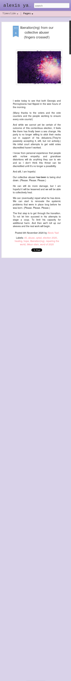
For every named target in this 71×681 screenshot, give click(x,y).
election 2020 (50, 237)
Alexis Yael (53, 232)
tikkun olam (33, 244)
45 (25, 237)
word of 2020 (47, 244)
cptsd (39, 237)
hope (26, 241)
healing (18, 241)
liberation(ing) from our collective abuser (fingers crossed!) (36, 32)
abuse (31, 237)
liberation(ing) (37, 241)
